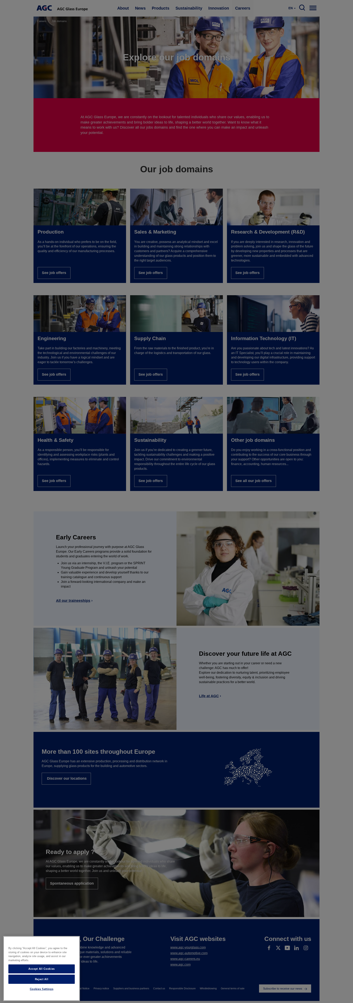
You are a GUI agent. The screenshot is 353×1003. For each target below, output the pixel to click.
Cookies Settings (42, 989)
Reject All (41, 979)
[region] (41, 968)
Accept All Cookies (41, 968)
